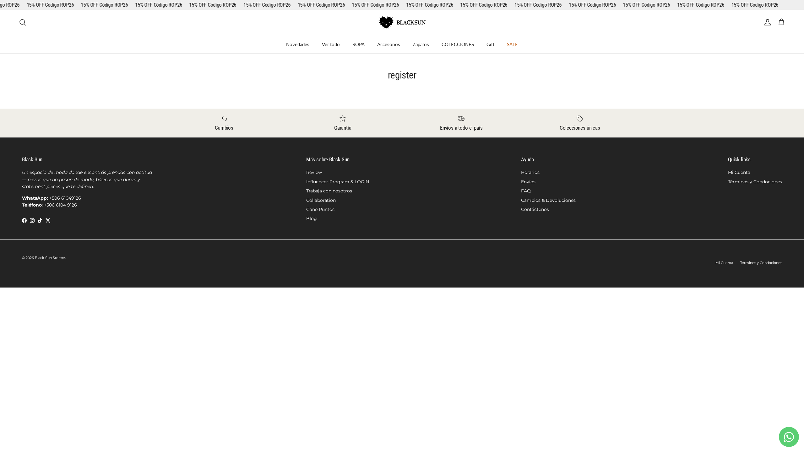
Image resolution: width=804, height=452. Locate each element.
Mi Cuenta (739, 172)
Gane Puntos (320, 209)
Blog (311, 218)
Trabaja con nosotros (329, 191)
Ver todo (331, 44)
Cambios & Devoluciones (548, 200)
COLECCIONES (458, 44)
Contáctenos (535, 209)
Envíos (528, 182)
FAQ (526, 191)
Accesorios (388, 44)
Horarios (530, 172)
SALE (512, 44)
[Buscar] (22, 22)
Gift (490, 44)
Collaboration (321, 200)
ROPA (358, 44)
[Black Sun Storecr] (402, 22)
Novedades (297, 44)
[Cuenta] (766, 22)
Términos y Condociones (755, 182)
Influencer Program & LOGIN (337, 182)
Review (314, 172)
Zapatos (421, 44)
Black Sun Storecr (50, 258)
